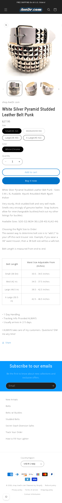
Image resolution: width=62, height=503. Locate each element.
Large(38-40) (11, 137)
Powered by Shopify (34, 485)
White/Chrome (12, 149)
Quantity (6, 156)
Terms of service (31, 490)
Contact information (32, 494)
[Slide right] (59, 89)
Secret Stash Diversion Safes (20, 425)
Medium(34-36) (35, 131)
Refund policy (50, 485)
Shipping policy (47, 490)
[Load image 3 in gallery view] (47, 88)
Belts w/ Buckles (14, 412)
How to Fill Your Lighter (17, 438)
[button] (6, 9)
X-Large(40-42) (34, 137)
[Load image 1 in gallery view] (14, 88)
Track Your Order (14, 432)
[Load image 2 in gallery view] (31, 88)
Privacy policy (17, 490)
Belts (8, 406)
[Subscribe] (53, 385)
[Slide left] (3, 89)
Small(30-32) (11, 131)
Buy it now (31, 180)
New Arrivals (12, 399)
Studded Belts (13, 419)
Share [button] (8, 342)
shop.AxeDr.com (19, 485)
